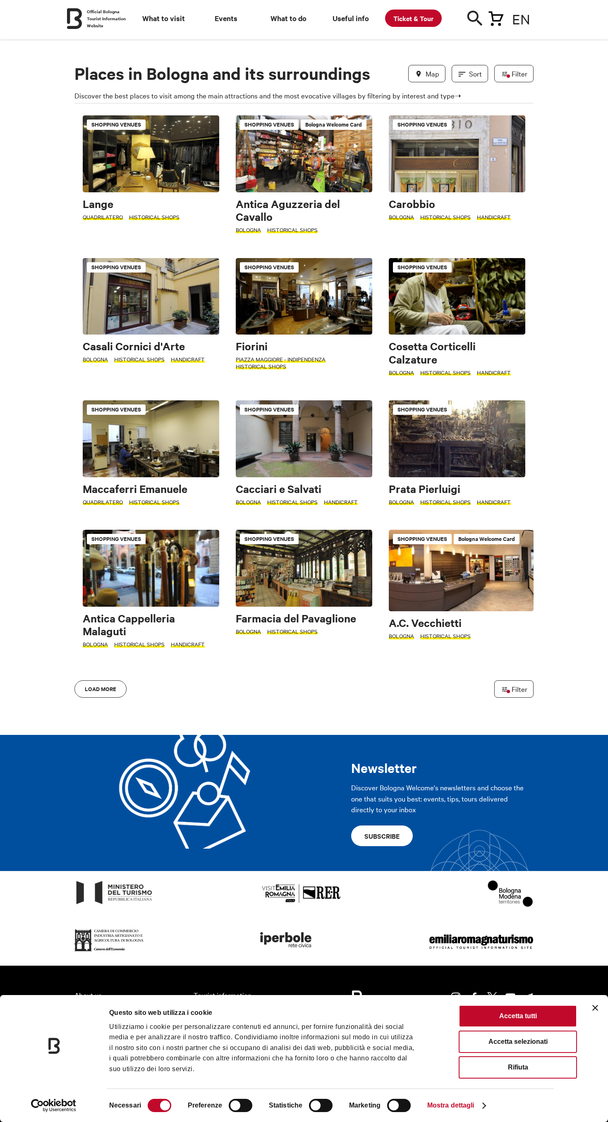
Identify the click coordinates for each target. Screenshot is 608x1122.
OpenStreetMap (468, 721)
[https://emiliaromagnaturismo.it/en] (481, 951)
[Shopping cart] (496, 17)
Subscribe (382, 835)
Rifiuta (518, 1067)
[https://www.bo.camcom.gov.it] (109, 951)
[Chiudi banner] (595, 1008)
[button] (85, 454)
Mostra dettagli (450, 1105)
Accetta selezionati (518, 1041)
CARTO (523, 721)
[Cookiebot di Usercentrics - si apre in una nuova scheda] (53, 1105)
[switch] (240, 1105)
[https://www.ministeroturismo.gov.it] (114, 904)
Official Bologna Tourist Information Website (106, 18)
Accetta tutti (518, 1015)
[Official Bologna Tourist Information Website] (74, 18)
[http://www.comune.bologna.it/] (286, 951)
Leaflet (436, 721)
